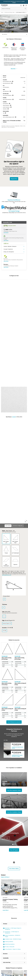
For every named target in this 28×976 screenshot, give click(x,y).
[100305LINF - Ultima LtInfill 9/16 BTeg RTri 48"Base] (20, 674)
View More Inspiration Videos (14, 790)
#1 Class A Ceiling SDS (9, 946)
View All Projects (14, 850)
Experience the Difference (14, 200)
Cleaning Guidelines (9, 941)
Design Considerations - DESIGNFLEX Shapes (12, 936)
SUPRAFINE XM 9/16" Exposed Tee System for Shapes (17, 756)
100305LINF (18, 681)
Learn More (6, 240)
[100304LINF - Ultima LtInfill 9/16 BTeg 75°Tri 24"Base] (7, 674)
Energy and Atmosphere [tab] (9, 251)
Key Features (4, 34)
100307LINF (17, 707)
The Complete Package (14, 211)
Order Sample (8, 525)
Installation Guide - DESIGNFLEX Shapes (13, 939)
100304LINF (5, 681)
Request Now (14, 178)
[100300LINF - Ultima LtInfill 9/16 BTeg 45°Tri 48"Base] (7, 649)
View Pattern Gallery (14, 868)
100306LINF (5, 707)
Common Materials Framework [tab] (10, 246)
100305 (14, 417)
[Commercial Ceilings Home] (4, 5)
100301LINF (17, 656)
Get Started (6, 232)
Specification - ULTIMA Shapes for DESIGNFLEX (12, 932)
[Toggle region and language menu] (23, 5)
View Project (6, 838)
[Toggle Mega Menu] (26, 5)
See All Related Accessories (14, 722)
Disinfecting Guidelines (9, 944)
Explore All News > (5, 877)
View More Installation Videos (14, 812)
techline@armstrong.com (6, 575)
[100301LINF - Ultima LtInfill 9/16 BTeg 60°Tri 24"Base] (20, 649)
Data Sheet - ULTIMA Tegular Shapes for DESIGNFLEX (13, 929)
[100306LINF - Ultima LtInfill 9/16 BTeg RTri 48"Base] (7, 700)
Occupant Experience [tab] (8, 249)
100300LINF (5, 656)
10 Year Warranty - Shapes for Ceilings (13, 949)
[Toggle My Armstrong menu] (21, 5)
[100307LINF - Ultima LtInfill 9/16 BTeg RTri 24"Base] (20, 700)
